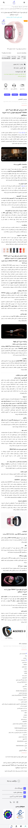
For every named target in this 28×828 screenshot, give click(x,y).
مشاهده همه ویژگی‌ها (6, 53)
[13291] (14, 32)
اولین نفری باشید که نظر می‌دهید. (14, 17)
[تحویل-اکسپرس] (22, 83)
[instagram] (17, 802)
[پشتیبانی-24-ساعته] (14, 83)
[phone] (10, 802)
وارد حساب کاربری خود (12, 771)
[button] (14, 788)
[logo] (14, 0)
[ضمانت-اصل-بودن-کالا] (5, 83)
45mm (25, 664)
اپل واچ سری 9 (19, 49)
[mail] (14, 802)
